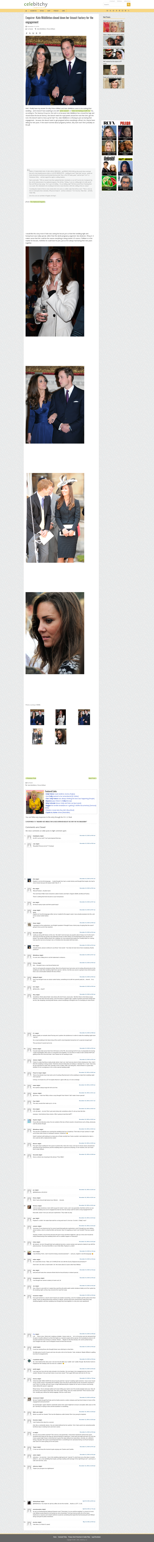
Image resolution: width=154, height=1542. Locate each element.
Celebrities (33, 11)
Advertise (127, 1)
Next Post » (92, 778)
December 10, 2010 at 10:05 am (87, 1072)
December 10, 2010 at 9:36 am (87, 986)
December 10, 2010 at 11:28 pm (87, 1411)
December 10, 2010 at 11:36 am (87, 1189)
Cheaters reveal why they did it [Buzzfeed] (60, 810)
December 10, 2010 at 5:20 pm (87, 1346)
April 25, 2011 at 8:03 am (89, 1501)
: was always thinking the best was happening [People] (70, 799)
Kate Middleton (41, 29)
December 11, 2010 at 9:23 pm (87, 1454)
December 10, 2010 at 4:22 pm (87, 1285)
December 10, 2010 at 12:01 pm (87, 1205)
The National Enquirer (37, 202)
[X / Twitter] (110, 10)
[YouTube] (122, 10)
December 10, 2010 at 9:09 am (87, 922)
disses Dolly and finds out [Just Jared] (63, 803)
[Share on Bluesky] (33, 33)
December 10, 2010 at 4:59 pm (87, 1333)
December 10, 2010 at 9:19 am (87, 945)
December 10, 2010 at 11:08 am (87, 1154)
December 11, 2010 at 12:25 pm (87, 1419)
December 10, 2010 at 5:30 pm (87, 1359)
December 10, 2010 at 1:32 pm (87, 1251)
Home (54, 1537)
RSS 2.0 (65, 817)
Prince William (51, 29)
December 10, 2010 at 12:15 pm (87, 1217)
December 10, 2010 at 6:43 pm (87, 1368)
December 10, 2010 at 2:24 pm (87, 1259)
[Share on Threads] (37, 33)
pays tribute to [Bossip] (59, 801)
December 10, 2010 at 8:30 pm (87, 1397)
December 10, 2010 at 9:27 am (87, 954)
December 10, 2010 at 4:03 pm (87, 1277)
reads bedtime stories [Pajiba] (60, 794)
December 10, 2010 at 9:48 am (87, 1032)
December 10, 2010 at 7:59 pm (87, 1378)
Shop (48, 11)
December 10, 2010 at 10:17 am (87, 1100)
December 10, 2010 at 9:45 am (87, 994)
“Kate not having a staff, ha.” (81, 111)
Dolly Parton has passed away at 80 (112, 21)
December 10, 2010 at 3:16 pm (87, 1269)
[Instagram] (113, 10)
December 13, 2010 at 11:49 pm (87, 1465)
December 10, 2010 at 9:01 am (87, 878)
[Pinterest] (125, 10)
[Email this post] (40, 33)
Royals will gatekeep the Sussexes (112, 77)
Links (63, 11)
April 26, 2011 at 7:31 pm (89, 1508)
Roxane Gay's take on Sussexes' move (113, 48)
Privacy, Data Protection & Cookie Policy (79, 1537)
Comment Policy (62, 1537)
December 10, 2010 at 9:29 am (87, 962)
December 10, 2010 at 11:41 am (87, 1197)
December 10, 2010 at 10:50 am (87, 1143)
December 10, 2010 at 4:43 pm (87, 1295)
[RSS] (128, 10)
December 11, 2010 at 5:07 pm (87, 1446)
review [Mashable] (58, 812)
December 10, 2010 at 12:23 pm (87, 1241)
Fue (34, 1334)
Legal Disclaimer (96, 1537)
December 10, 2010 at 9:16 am (87, 932)
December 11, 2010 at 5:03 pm (87, 1432)
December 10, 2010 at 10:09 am (87, 1085)
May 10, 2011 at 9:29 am (89, 1521)
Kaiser (31, 29)
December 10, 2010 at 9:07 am (87, 901)
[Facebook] (116, 10)
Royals (42, 11)
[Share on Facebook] (26, 33)
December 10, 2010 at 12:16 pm (87, 1225)
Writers (119, 1)
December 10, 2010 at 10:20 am (87, 1108)
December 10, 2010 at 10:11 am (87, 1092)
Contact (112, 1)
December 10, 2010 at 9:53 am (87, 1048)
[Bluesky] (107, 10)
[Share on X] (30, 33)
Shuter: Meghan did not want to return (113, 34)
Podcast (56, 11)
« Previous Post (31, 778)
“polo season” (64, 111)
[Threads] (119, 10)
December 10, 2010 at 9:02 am (87, 888)
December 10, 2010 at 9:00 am (87, 835)
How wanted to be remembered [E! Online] (62, 796)
